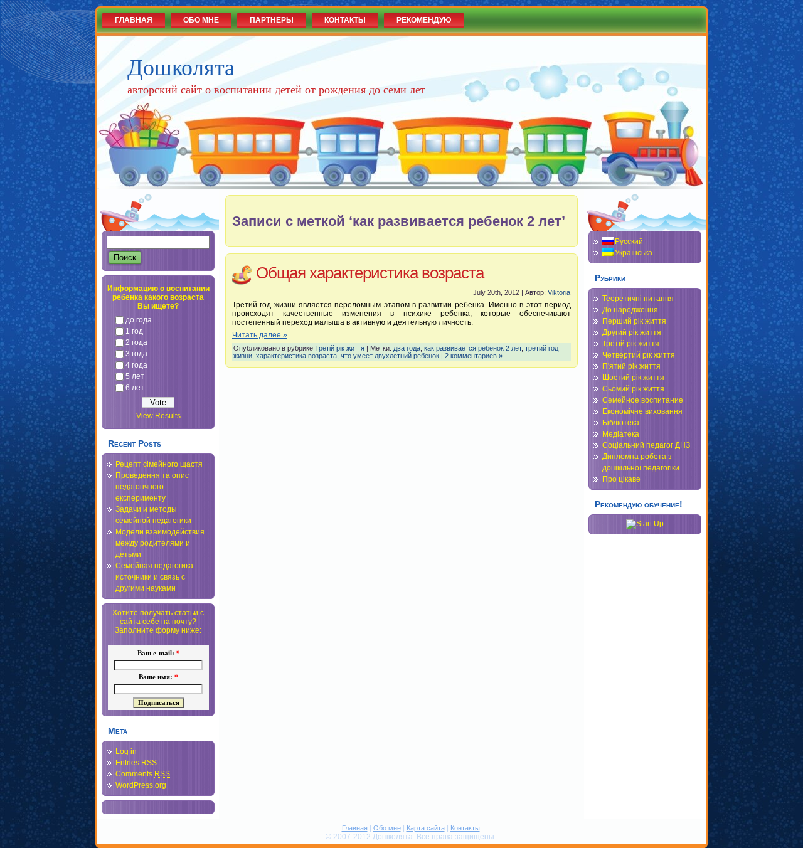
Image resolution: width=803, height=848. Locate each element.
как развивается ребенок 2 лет (472, 348)
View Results (158, 415)
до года (138, 319)
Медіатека (620, 434)
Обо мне (387, 828)
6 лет (134, 387)
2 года (136, 342)
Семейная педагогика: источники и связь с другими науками (155, 577)
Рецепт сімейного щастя (159, 464)
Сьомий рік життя (633, 388)
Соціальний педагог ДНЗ (646, 445)
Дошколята (181, 66)
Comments (142, 774)
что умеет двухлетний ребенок (390, 355)
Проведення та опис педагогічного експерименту (152, 486)
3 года (136, 353)
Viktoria (559, 292)
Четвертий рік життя (638, 355)
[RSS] (109, 834)
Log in (126, 751)
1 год (134, 331)
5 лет (134, 376)
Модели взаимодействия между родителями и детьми (160, 543)
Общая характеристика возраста (370, 272)
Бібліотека (620, 422)
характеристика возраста (296, 355)
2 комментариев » (474, 355)
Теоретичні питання (638, 298)
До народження (630, 309)
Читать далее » (259, 335)
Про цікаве (621, 479)
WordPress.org (140, 785)
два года (406, 348)
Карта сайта (426, 828)
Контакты (465, 828)
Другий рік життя (631, 332)
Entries (136, 762)
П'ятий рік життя (631, 366)
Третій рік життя (339, 348)
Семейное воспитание (642, 400)
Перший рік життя (634, 321)
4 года (136, 365)
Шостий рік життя (633, 377)
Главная (355, 828)
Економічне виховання (642, 411)
